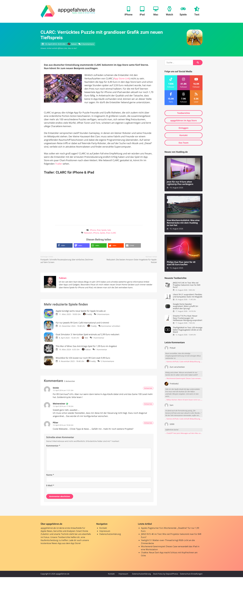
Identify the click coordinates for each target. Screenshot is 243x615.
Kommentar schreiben (110, 326)
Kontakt (183, 135)
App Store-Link (121, 78)
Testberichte (183, 113)
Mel (86, 338)
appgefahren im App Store (183, 120)
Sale (109, 230)
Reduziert (88, 233)
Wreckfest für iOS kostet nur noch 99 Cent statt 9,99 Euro (83, 357)
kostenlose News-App (51, 543)
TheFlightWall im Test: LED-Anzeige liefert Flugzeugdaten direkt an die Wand (187, 330)
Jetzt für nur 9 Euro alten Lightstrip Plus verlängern (180, 183)
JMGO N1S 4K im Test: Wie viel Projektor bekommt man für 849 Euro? (186, 285)
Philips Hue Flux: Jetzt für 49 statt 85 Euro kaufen (181, 263)
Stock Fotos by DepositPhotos (165, 574)
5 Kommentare (103, 314)
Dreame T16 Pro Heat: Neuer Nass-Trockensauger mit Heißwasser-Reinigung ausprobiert (187, 318)
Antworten (148, 388)
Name (50, 474)
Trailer (58, 163)
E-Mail (50, 485)
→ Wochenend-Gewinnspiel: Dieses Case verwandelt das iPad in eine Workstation (183, 378)
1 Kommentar (98, 338)
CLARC (113, 233)
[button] (65, 245)
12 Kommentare (107, 361)
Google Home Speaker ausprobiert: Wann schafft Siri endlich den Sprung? (185, 306)
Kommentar (53, 445)
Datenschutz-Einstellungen (191, 574)
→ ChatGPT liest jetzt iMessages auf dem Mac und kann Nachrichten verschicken (183, 433)
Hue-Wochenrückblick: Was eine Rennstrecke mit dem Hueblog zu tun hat (183, 222)
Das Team (183, 142)
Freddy (89, 314)
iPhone (93, 230)
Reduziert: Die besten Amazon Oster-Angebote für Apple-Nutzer (132, 261)
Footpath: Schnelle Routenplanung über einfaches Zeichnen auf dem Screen (66, 261)
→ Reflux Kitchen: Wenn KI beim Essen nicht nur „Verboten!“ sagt (183, 400)
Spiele (103, 230)
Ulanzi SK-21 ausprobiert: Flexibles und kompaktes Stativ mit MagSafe (187, 295)
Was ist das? (72, 48)
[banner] (67, 11)
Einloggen (183, 128)
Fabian (74, 44)
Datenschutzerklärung (110, 534)
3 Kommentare (87, 44)
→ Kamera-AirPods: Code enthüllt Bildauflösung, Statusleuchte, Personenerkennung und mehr (183, 362)
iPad (98, 230)
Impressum (104, 531)
